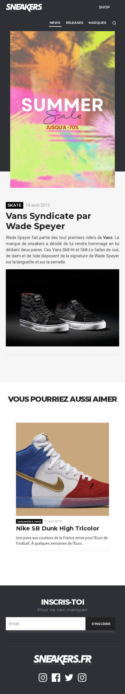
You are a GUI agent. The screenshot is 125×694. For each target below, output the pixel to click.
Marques (97, 23)
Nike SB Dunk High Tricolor (57, 528)
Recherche (114, 23)
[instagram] (43, 677)
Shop (104, 7)
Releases (74, 23)
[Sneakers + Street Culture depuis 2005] (23, 7)
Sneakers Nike (29, 521)
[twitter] (69, 677)
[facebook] (56, 677)
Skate (15, 205)
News (55, 23)
